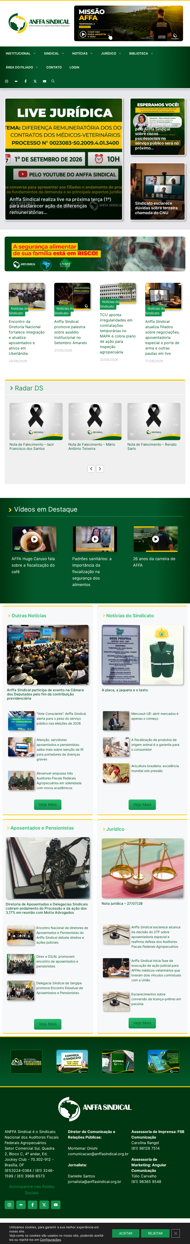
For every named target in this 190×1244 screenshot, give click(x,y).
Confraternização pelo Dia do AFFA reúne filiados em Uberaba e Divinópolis (153, 448)
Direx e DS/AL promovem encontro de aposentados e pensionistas (57, 961)
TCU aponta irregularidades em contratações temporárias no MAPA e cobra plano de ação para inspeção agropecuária (118, 333)
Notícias (80, 53)
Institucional (18, 53)
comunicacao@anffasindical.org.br (98, 1153)
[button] (53, 81)
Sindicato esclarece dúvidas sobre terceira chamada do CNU (156, 208)
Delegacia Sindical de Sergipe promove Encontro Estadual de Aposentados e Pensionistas (59, 988)
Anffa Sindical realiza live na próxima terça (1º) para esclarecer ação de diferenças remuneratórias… (60, 206)
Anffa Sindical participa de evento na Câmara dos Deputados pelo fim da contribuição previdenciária (45, 694)
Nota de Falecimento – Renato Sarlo (92, 446)
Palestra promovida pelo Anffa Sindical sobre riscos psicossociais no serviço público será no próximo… (157, 136)
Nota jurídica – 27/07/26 (122, 903)
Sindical (51, 53)
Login (74, 67)
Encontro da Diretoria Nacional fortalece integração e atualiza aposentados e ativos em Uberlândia (27, 337)
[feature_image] (36, 421)
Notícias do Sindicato (18, 310)
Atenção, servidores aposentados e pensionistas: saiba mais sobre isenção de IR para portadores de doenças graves (60, 749)
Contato (54, 67)
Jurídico (108, 53)
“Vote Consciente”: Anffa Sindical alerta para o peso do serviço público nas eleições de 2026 (61, 718)
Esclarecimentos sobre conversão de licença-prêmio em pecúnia (156, 999)
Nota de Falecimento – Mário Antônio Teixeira (33, 446)
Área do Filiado (19, 67)
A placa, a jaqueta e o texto (125, 690)
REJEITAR (155, 1233)
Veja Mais (48, 804)
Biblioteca (138, 53)
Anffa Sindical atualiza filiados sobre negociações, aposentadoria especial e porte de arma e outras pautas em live (162, 337)
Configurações (50, 1239)
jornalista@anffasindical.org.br (94, 1181)
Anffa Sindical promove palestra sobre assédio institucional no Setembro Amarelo (70, 332)
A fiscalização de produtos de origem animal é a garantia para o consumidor (155, 744)
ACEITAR (125, 1233)
